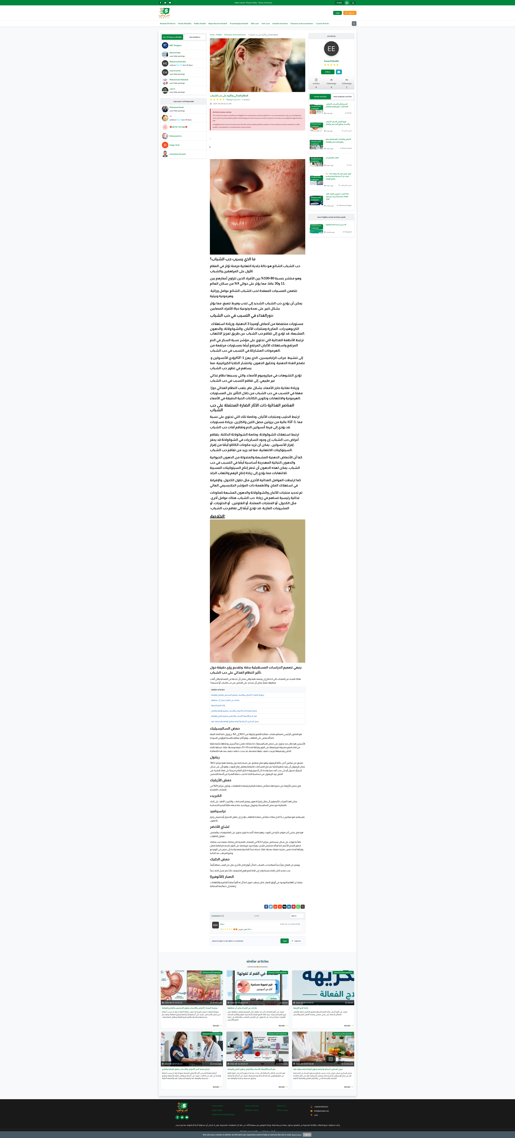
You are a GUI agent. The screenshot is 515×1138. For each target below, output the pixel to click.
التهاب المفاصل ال (332, 158)
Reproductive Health (218, 23)
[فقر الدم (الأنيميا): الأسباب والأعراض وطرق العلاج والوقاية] (257, 1049)
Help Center (240, 2)
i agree (307, 1135)
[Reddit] (275, 907)
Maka (222, 924)
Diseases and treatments (301, 23)
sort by (256, 916)
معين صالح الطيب (346, 185)
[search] (354, 23)
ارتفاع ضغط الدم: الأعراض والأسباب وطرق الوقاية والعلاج (234, 711)
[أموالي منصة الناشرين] (164, 13)
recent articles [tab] (320, 96)
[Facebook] (266, 907)
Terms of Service (265, 2)
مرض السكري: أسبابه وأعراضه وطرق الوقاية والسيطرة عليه (235, 721)
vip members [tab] (194, 37)
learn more (296, 1134)
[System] (347, 3)
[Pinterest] (294, 907)
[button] (303, 907)
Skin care (255, 23)
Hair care (266, 23)
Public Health (200, 23)
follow (327, 72)
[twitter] (165, 3)
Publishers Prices (251, 1110)
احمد (350, 165)
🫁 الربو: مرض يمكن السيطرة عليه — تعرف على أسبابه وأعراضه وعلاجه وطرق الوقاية (338, 176)
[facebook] (161, 3)
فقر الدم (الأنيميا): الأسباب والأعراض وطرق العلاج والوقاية (234, 716)
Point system (282, 1110)
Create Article (322, 23)
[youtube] (170, 3)
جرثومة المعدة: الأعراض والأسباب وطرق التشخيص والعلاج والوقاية (237, 695)
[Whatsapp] (298, 907)
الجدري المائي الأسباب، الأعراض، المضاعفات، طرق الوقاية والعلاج (337, 105)
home (212, 34)
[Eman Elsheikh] (331, 48)
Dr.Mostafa (217, 1002)
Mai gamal (348, 232)
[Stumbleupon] (280, 907)
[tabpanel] (184, 68)
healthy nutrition (280, 23)
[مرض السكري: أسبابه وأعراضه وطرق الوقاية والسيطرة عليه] (323, 1049)
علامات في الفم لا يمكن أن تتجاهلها (225, 700)
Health (219, 34)
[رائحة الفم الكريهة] (323, 987)
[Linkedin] (289, 907)
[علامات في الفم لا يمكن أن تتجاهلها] (257, 987)
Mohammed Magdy (345, 205)
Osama (349, 113)
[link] (331, 64)
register (297, 941)
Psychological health (239, 23)
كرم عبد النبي (348, 130)
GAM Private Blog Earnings (223, 1114)
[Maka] (215, 925)
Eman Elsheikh (331, 61)
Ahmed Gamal (347, 148)
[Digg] (284, 907)
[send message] (339, 72)
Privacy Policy (251, 2)
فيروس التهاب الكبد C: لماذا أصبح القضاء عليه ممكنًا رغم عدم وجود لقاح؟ (337, 196)
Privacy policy (217, 1106)
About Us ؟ (281, 1106)
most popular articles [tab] (343, 96)
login (285, 941)
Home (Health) (184, 23)
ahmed (285, 1002)
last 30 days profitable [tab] (172, 37)
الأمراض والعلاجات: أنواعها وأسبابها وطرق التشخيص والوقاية (338, 140)
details (216, 1025)
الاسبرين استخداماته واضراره (336, 225)
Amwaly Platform (167, 23)
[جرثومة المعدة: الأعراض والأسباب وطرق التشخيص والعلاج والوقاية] (192, 987)
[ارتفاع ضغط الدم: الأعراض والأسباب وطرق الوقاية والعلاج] (192, 1049)
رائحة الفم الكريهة (218, 705)
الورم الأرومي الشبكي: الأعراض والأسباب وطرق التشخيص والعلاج (338, 123)
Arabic (339, 2)
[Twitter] (271, 907)
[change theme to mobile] (353, 3)
